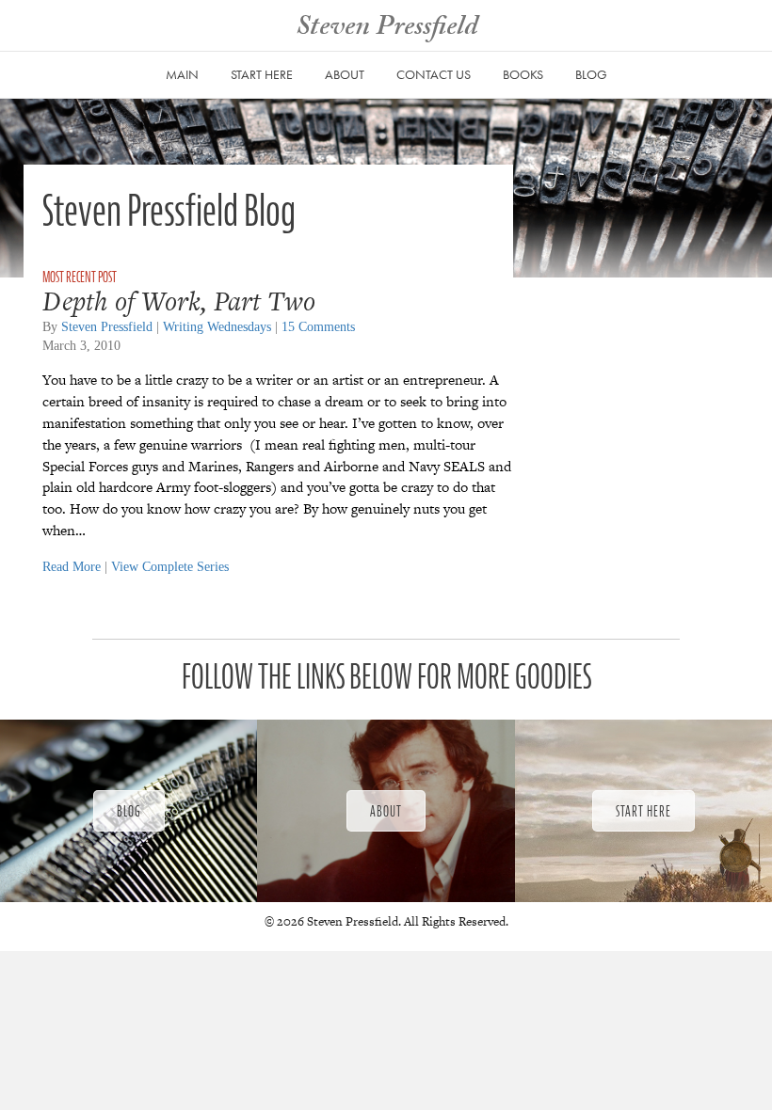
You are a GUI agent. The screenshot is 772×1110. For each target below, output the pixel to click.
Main (182, 74)
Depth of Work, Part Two (178, 301)
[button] (129, 811)
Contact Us (433, 74)
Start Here (262, 74)
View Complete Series (170, 567)
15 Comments (318, 327)
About (344, 74)
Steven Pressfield (107, 327)
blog (591, 74)
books (523, 74)
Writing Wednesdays (217, 327)
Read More (71, 567)
